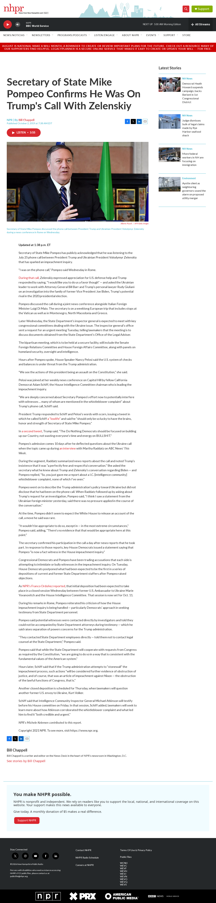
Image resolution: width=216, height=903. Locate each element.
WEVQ (123, 882)
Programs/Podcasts (72, 35)
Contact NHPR (83, 850)
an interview (67, 448)
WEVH (123, 871)
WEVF (123, 868)
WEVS (123, 884)
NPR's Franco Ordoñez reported (43, 586)
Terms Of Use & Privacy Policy (136, 850)
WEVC (123, 865)
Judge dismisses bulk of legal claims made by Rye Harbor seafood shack (193, 128)
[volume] (18, 24)
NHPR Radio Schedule (87, 857)
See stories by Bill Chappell (26, 761)
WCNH (123, 863)
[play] (7, 24)
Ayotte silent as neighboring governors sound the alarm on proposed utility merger (194, 191)
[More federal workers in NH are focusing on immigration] (170, 154)
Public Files (126, 857)
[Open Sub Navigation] (27, 35)
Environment (189, 178)
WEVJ (123, 873)
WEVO (123, 879)
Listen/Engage (104, 35)
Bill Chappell (26, 120)
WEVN (123, 876)
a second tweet (32, 431)
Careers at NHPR (85, 865)
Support (203, 9)
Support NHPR (27, 820)
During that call (29, 278)
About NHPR (130, 35)
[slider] (23, 24)
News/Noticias (14, 35)
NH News (187, 78)
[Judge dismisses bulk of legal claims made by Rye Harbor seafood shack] (170, 121)
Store (186, 35)
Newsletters (41, 35)
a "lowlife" (54, 418)
